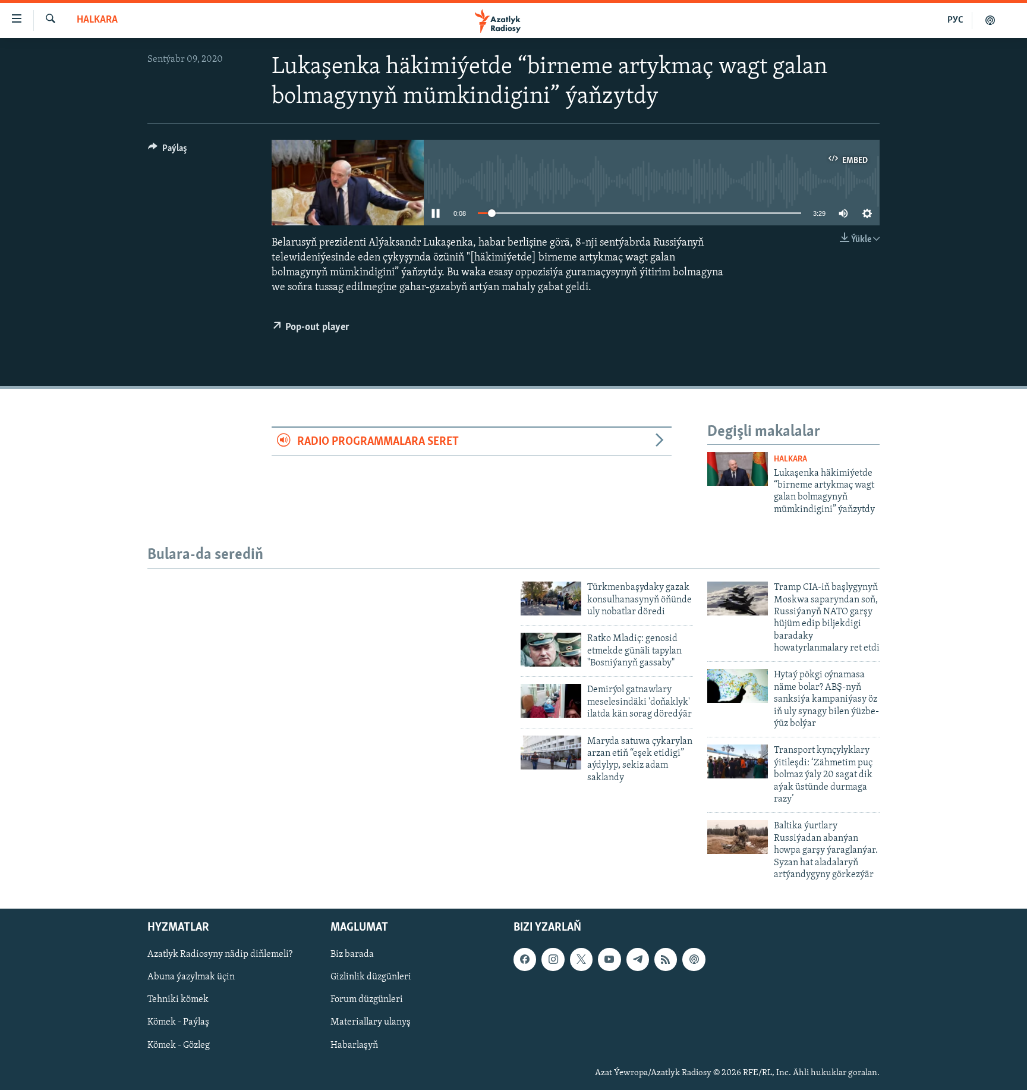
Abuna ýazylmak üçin (191, 977)
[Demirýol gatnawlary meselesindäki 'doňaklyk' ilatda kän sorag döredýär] (551, 701)
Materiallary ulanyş (370, 1023)
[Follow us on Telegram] (637, 959)
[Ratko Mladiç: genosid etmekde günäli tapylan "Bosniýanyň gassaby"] (551, 650)
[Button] (167, 151)
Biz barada (352, 955)
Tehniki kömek (178, 1000)
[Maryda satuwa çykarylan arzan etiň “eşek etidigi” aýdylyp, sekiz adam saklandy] (551, 752)
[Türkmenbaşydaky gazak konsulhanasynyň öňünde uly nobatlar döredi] (551, 598)
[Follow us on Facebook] (525, 959)
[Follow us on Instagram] (552, 959)
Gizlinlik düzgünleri (370, 977)
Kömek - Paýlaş (178, 1023)
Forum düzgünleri (366, 1000)
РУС (955, 20)
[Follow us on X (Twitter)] (581, 959)
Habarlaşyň (354, 1045)
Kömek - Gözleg (178, 1045)
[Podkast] (990, 20)
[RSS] (665, 959)
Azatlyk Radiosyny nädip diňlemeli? (219, 955)
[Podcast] (693, 959)
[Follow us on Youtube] (609, 959)
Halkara (97, 20)
